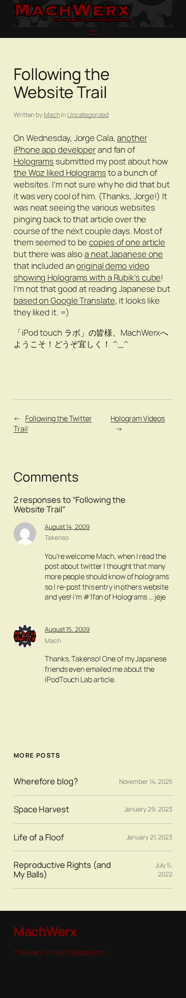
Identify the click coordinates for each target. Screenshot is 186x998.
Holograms (34, 161)
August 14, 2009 (67, 526)
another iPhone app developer (80, 143)
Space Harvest (41, 809)
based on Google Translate (64, 300)
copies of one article (127, 242)
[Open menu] (93, 32)
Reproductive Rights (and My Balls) (62, 869)
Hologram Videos (138, 418)
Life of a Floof (39, 837)
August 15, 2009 (67, 629)
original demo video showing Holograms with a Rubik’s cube (87, 271)
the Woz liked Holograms (60, 172)
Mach (52, 114)
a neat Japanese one (123, 254)
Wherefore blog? (46, 781)
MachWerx (45, 931)
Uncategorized (88, 114)
